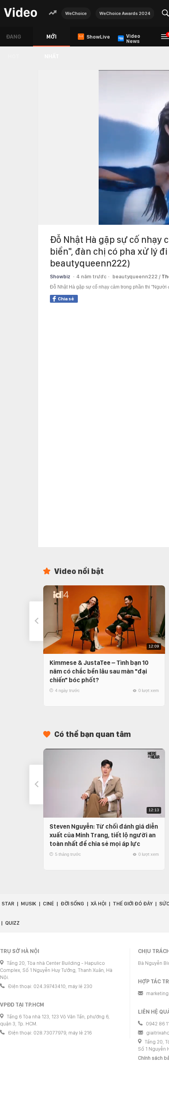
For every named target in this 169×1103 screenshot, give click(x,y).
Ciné (48, 904)
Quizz (12, 923)
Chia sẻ (66, 299)
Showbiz (60, 276)
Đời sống (72, 904)
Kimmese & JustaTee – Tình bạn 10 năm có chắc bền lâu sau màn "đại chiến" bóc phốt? (99, 671)
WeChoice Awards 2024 (125, 13)
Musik (28, 904)
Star (8, 904)
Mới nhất (51, 39)
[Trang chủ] (20, 12)
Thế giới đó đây (132, 904)
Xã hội (98, 904)
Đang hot (13, 39)
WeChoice (76, 13)
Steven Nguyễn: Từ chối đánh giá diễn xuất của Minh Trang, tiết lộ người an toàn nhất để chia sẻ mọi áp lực (104, 835)
